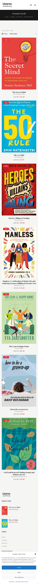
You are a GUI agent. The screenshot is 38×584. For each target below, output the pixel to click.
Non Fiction (19, 17)
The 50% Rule (19, 155)
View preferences (19, 577)
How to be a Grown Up (19, 409)
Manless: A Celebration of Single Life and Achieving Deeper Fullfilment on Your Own (19, 282)
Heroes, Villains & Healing (19, 218)
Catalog (12, 17)
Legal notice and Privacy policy (21, 581)
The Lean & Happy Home (19, 346)
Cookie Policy (11, 581)
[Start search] (35, 5)
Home (6, 17)
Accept (19, 567)
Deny (19, 572)
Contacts (4, 546)
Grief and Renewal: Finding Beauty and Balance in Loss (19, 473)
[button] (35, 554)
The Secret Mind (19, 92)
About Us (4, 543)
